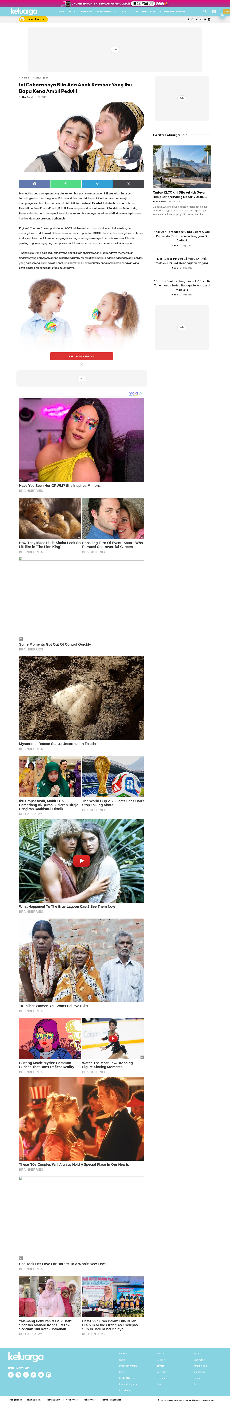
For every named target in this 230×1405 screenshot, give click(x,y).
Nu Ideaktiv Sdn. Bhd (183, 1400)
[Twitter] (197, 20)
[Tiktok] (201, 20)
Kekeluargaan (40, 77)
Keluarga (24, 77)
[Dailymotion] (209, 20)
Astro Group (210, 1400)
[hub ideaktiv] (214, 10)
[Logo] (24, 11)
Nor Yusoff (27, 97)
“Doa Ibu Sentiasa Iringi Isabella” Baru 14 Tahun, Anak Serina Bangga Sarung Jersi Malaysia (182, 285)
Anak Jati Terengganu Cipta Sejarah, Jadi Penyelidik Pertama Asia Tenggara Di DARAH (181, 236)
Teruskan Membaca (82, 356)
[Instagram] (192, 20)
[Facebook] (188, 20)
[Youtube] (205, 20)
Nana (175, 245)
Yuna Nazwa (159, 201)
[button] (205, 11)
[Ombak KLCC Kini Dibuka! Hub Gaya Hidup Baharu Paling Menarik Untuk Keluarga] (182, 166)
